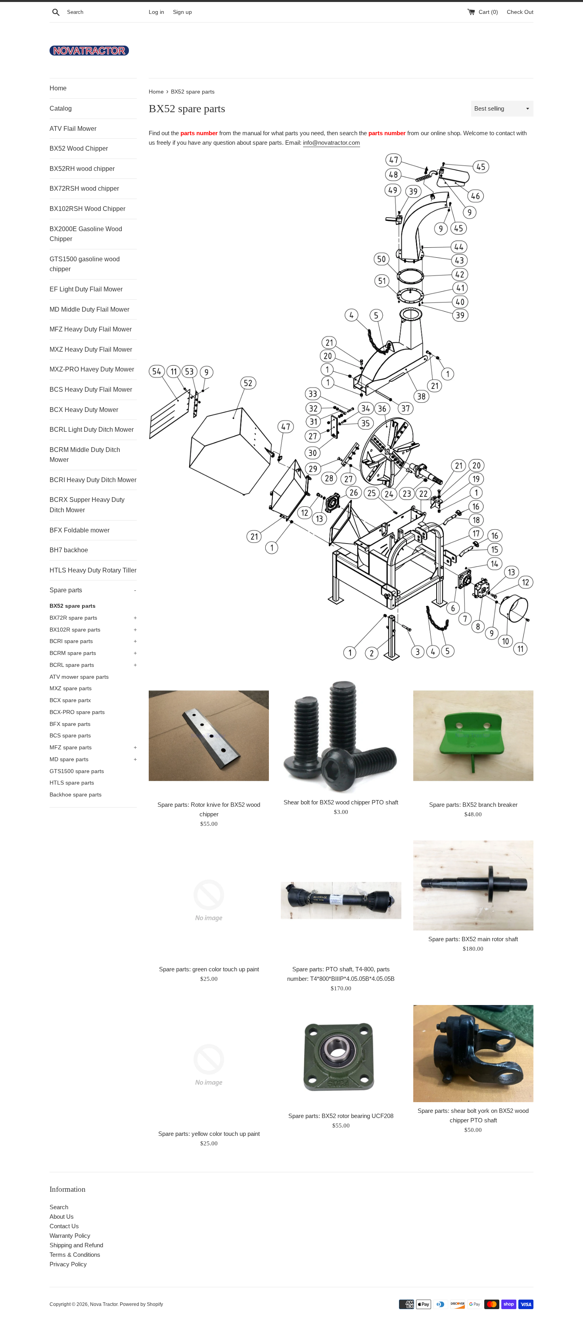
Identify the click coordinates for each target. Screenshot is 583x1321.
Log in (156, 12)
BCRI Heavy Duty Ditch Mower (93, 480)
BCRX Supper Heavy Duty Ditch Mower (87, 504)
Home (58, 88)
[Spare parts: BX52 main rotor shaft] (473, 885)
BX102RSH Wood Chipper (87, 208)
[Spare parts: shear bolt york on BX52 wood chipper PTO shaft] (473, 1053)
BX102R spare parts (93, 630)
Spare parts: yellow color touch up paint (209, 1133)
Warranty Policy (70, 1235)
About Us (62, 1216)
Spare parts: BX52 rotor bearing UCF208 (340, 1115)
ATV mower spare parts (79, 677)
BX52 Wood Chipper (79, 148)
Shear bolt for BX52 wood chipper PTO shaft (341, 802)
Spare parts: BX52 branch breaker (473, 804)
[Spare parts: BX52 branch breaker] (473, 736)
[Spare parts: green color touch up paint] (209, 900)
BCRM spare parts (93, 653)
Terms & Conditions (75, 1254)
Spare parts (93, 590)
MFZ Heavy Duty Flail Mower (91, 329)
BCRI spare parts (93, 641)
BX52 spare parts (73, 606)
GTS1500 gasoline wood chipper (85, 264)
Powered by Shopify (141, 1304)
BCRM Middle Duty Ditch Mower (85, 454)
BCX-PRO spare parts (77, 712)
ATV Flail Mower (73, 128)
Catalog (61, 108)
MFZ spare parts (93, 747)
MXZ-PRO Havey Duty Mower (92, 369)
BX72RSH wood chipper (84, 188)
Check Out (520, 12)
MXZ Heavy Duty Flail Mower (91, 349)
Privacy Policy (68, 1264)
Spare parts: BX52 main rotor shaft (473, 939)
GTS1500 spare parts (77, 771)
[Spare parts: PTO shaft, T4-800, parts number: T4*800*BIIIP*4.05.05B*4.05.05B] (341, 900)
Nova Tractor (103, 1304)
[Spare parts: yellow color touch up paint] (209, 1065)
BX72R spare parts (93, 618)
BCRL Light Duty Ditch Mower (92, 429)
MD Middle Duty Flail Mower (89, 309)
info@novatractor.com (331, 142)
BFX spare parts (70, 724)
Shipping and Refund (76, 1245)
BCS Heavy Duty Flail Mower (91, 389)
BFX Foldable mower (79, 530)
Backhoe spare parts (76, 795)
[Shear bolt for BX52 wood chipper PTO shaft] (341, 735)
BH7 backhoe (69, 550)
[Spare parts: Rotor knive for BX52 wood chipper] (209, 736)
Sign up (182, 12)
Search (59, 1207)
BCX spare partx (70, 700)
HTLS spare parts (72, 783)
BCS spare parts (70, 736)
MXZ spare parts (71, 688)
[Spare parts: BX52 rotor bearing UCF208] (341, 1056)
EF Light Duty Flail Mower (86, 289)
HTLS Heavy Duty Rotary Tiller (93, 570)
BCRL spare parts (93, 665)
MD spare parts (93, 759)
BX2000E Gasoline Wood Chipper (86, 234)
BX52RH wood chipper (82, 168)
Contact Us (64, 1226)
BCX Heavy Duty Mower (84, 409)
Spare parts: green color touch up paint (209, 969)
